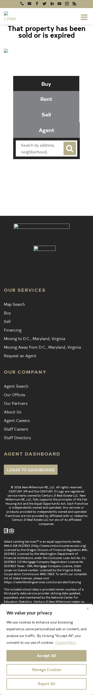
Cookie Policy (65, 642)
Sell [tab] (46, 114)
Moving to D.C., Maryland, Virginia (34, 338)
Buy (7, 312)
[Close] (87, 608)
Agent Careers (17, 420)
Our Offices (14, 394)
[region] (46, 649)
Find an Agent (53, 170)
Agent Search (16, 386)
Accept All (46, 655)
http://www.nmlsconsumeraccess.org (58, 545)
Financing (12, 330)
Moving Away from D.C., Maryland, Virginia (42, 347)
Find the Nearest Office (52, 179)
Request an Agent (20, 355)
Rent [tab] (46, 98)
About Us (12, 411)
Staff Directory (17, 437)
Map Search (14, 304)
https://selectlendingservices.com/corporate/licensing (42, 582)
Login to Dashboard (31, 469)
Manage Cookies (46, 669)
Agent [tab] (47, 129)
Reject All (46, 683)
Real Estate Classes (53, 189)
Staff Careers (16, 429)
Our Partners (15, 403)
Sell (7, 321)
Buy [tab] (46, 83)
